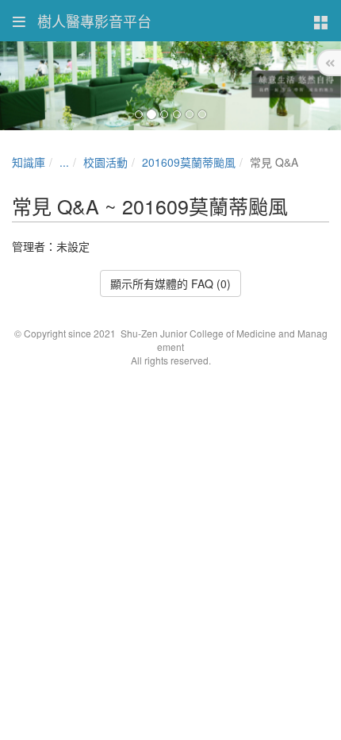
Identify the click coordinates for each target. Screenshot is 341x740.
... (64, 162)
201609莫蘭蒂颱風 (189, 162)
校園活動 (105, 162)
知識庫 (28, 162)
